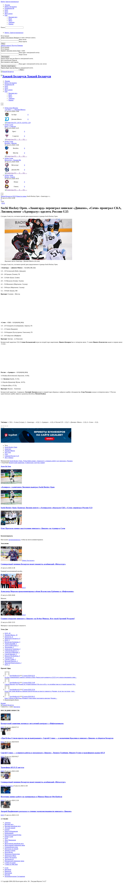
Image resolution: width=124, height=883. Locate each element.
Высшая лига (13, 17)
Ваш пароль (23, 41)
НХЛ (6, 12)
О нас (6, 867)
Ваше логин (23, 54)
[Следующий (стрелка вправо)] (3, 427)
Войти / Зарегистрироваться (14, 32)
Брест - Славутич (10, 126)
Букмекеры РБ (9, 8)
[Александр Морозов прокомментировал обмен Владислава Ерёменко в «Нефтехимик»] (11, 587)
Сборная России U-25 (12, 456)
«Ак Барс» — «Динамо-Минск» (15, 109)
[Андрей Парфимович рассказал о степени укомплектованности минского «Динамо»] (5, 807)
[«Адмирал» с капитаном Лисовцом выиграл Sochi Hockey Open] (11, 483)
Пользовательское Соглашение (15, 876)
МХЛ (10, 20)
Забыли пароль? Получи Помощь (12, 45)
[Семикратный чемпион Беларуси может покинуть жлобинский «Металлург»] (11, 560)
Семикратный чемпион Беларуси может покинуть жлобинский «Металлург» (33, 564)
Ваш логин (22, 39)
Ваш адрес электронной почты (29, 52)
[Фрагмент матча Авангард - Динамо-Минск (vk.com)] (38, 259)
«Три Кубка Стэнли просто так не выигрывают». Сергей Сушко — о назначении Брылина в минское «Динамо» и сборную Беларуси (57, 738)
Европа (11, 24)
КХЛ (6, 10)
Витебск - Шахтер (11, 143)
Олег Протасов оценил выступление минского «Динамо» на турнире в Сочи (33, 528)
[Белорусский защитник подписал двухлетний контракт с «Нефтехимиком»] (5, 720)
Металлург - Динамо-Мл (13, 160)
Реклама (7, 874)
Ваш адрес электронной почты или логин (33, 64)
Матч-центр (8, 13)
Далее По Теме (6, 466)
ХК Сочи (8, 452)
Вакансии (8, 871)
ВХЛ (10, 19)
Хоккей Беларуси (6, 196)
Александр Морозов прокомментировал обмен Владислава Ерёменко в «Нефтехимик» (37, 591)
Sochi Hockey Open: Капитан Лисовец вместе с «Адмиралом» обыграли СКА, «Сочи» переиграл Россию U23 (46, 508)
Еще (6, 15)
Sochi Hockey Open (11, 447)
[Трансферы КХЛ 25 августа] (5, 763)
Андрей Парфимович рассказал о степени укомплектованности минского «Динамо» (36, 811)
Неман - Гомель (10, 177)
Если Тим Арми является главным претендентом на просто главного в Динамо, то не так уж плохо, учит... (40, 691)
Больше (3, 703)
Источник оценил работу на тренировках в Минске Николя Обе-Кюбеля (31, 797)
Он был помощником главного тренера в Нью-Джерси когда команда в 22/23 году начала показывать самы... (41, 677)
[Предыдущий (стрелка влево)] (1, 427)
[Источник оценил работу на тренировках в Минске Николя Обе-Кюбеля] (5, 793)
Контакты (17, 707)
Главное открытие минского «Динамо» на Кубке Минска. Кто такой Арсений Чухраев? (38, 619)
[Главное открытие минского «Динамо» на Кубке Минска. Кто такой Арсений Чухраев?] (11, 615)
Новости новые (21, 196)
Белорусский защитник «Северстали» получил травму (27, 462)
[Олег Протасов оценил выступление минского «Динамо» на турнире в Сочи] (11, 524)
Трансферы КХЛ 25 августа (12, 767)
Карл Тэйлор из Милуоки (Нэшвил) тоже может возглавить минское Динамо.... (31, 698)
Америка (11, 22)
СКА (6, 454)
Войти (3, 1)
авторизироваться (14, 539)
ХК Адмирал (9, 457)
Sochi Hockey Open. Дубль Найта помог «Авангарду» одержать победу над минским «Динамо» (41, 461)
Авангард (8, 449)
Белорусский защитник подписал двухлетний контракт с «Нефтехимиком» (32, 723)
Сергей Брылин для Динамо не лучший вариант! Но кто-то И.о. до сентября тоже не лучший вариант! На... (40, 684)
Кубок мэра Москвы (11, 108)
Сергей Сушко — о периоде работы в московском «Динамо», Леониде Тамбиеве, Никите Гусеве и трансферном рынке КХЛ (53, 753)
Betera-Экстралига (11, 6)
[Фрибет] (36, 442)
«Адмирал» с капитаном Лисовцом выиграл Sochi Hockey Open (28, 487)
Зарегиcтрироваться (12, 1)
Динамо (7, 5)
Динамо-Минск (10, 450)
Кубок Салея (9, 124)
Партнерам (8, 873)
